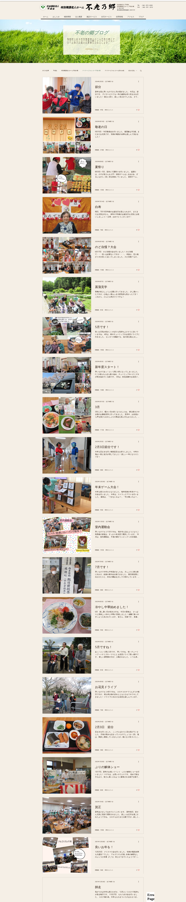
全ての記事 (45, 70)
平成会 (55, 70)
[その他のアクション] (139, 81)
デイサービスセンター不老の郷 (91, 70)
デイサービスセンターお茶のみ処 (114, 70)
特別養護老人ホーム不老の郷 (69, 70)
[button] (92, 49)
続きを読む (132, 70)
